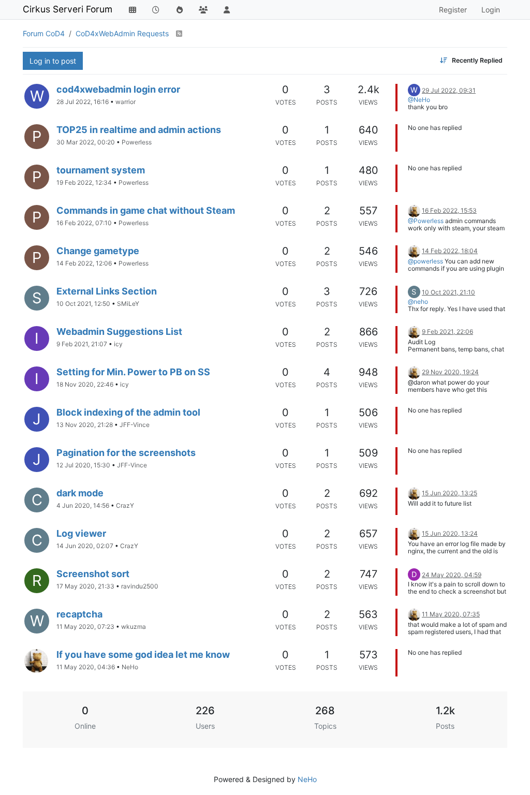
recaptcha (79, 614)
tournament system (100, 170)
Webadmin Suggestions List (119, 331)
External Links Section (106, 291)
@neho (418, 301)
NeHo (130, 667)
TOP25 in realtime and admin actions (138, 129)
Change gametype (97, 250)
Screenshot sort (92, 573)
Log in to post (53, 60)
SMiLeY (128, 303)
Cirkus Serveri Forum (67, 9)
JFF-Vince (135, 425)
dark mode (80, 493)
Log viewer (81, 533)
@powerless (425, 261)
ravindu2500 (139, 586)
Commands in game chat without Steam (145, 210)
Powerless (137, 142)
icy (118, 344)
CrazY (125, 505)
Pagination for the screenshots (126, 452)
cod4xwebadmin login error (118, 89)
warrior (125, 102)
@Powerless (426, 221)
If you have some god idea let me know (143, 654)
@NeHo (419, 100)
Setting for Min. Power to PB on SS (133, 371)
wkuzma (133, 626)
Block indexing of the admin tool (128, 412)
